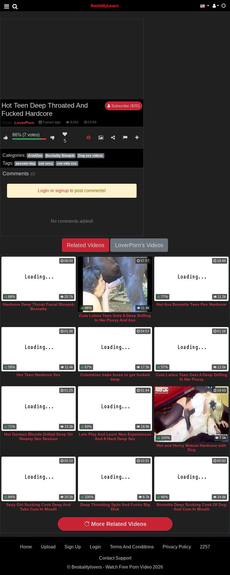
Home (26, 546)
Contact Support (115, 558)
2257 (205, 546)
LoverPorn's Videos (139, 245)
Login (95, 546)
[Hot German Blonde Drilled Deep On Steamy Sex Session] (38, 408)
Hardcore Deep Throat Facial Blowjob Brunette (38, 306)
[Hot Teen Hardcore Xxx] (38, 349)
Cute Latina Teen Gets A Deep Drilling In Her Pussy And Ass (115, 317)
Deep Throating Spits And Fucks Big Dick (115, 506)
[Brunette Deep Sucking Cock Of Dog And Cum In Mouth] (191, 479)
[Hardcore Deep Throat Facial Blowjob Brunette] (38, 279)
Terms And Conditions (132, 546)
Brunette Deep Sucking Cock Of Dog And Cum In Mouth (191, 506)
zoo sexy (46, 163)
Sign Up (73, 546)
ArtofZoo (35, 156)
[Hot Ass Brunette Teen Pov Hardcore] (191, 279)
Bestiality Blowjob (60, 156)
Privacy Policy (177, 546)
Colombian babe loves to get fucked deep (115, 376)
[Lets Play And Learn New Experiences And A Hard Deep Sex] (115, 408)
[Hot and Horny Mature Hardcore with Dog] (191, 414)
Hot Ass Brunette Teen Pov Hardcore (191, 304)
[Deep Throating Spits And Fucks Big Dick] (115, 479)
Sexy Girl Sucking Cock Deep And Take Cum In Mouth (38, 506)
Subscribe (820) (125, 106)
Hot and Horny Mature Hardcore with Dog (191, 447)
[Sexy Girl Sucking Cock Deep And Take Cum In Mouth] (38, 479)
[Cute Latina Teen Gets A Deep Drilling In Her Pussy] (191, 349)
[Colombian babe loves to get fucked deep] (115, 349)
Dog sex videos (90, 156)
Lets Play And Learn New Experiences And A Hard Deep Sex (115, 436)
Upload (48, 546)
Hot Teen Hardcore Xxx (38, 374)
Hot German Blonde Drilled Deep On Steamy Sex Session (38, 436)
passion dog (25, 163)
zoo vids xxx (67, 163)
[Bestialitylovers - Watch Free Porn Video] (105, 5)
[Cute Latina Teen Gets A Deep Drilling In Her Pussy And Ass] (115, 284)
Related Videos (85, 245)
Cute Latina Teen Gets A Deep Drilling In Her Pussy (191, 376)
